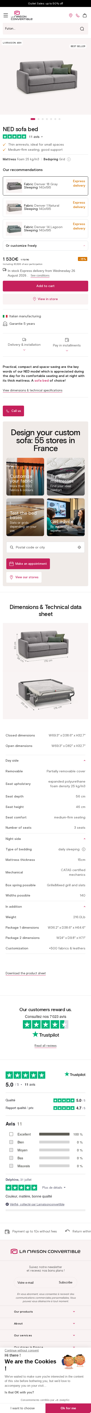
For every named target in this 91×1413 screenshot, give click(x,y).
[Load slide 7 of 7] (59, 119)
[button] (6, 15)
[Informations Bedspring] (68, 159)
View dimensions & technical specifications (32, 390)
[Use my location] (79, 547)
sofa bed (42, 381)
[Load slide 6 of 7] (55, 119)
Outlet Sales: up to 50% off (45, 3)
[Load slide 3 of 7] (43, 119)
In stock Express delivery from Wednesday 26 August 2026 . (41, 273)
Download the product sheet (26, 973)
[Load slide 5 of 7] (51, 119)
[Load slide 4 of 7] (47, 119)
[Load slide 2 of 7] (38, 119)
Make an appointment (31, 563)
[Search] (82, 29)
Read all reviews (45, 1045)
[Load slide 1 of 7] (32, 119)
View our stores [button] (26, 577)
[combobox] (45, 28)
